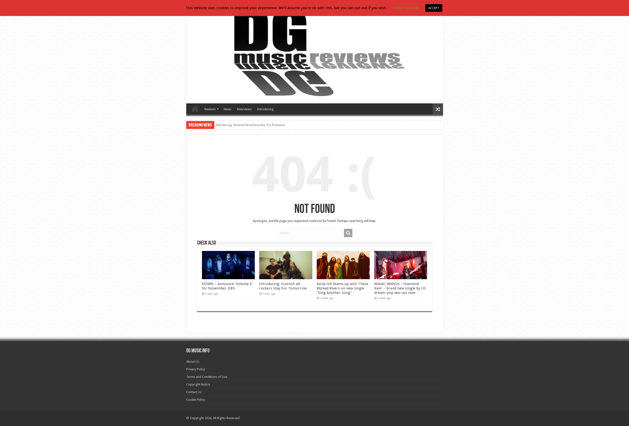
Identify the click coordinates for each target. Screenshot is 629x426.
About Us (192, 361)
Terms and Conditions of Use (206, 377)
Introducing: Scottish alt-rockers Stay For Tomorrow (250, 125)
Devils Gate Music (195, 108)
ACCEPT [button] (433, 8)
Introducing (265, 109)
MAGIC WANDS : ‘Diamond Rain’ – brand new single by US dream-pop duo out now (400, 288)
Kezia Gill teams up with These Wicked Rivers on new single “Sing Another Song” (342, 288)
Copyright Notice (198, 384)
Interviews (244, 109)
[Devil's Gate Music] (314, 54)
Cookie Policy (195, 399)
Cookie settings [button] (406, 8)
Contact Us (193, 392)
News (227, 109)
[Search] (348, 233)
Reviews (210, 109)
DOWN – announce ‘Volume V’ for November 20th (227, 286)
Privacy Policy (195, 369)
